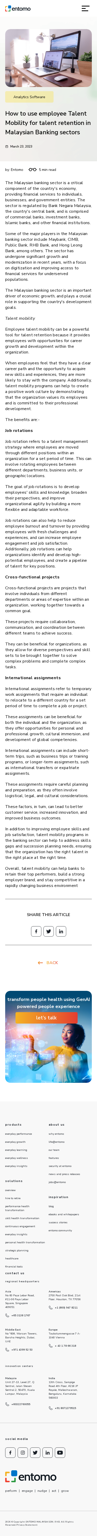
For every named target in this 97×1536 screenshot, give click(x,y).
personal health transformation (25, 1242)
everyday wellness (16, 1158)
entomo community (60, 1230)
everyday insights (16, 1166)
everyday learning (16, 1150)
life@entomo (56, 1142)
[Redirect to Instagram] (23, 1452)
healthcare (11, 1258)
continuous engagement (20, 1226)
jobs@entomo (57, 1182)
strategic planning (16, 1250)
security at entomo (60, 1166)
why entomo (56, 1134)
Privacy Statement (27, 1525)
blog (51, 1206)
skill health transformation (22, 1218)
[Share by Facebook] (36, 931)
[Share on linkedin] (61, 931)
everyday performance (18, 1134)
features (54, 1158)
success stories (58, 1222)
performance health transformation (17, 1208)
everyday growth (15, 1142)
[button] (85, 8)
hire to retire (12, 1198)
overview (10, 1190)
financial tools (14, 1266)
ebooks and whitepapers (64, 1214)
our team (54, 1150)
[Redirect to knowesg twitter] (48, 931)
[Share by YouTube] (60, 1452)
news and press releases (64, 1174)
